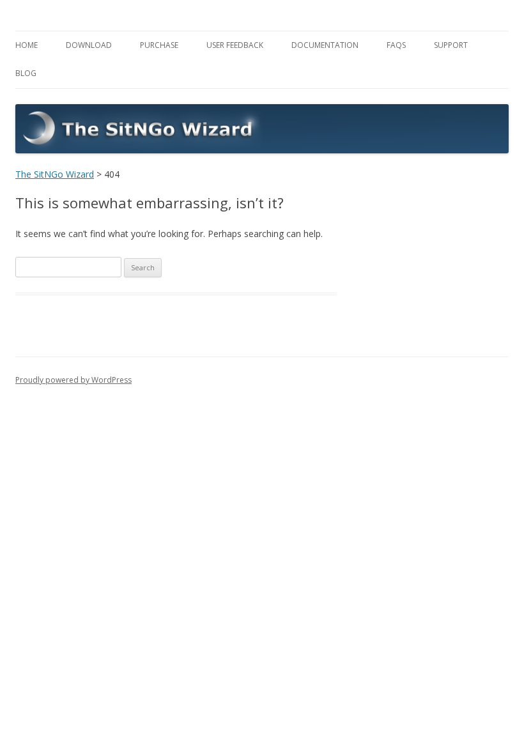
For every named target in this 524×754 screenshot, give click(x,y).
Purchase (159, 45)
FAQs (396, 45)
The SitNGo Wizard (54, 174)
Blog (25, 73)
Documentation (324, 45)
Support (451, 45)
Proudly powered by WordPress (73, 379)
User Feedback (234, 45)
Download (89, 45)
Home (26, 45)
